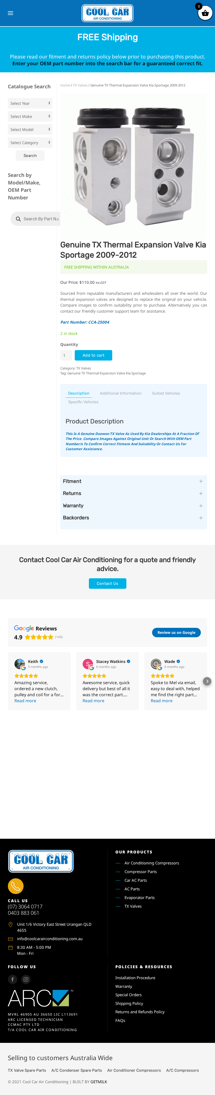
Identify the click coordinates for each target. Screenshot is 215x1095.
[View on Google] (19, 664)
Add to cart (93, 355)
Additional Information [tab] (121, 393)
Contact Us (108, 583)
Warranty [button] (73, 506)
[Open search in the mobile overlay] (38, 218)
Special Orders (128, 994)
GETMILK (98, 1081)
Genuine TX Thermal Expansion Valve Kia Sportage (106, 373)
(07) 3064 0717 (25, 906)
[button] (10, 13)
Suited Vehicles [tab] (166, 393)
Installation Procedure (135, 977)
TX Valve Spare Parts (27, 1070)
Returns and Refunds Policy (140, 1011)
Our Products (134, 851)
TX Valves (80, 85)
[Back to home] (107, 13)
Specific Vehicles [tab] (83, 402)
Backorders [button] (76, 518)
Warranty (123, 986)
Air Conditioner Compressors (134, 1070)
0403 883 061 (23, 912)
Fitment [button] (72, 481)
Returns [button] (72, 493)
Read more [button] (25, 701)
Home (65, 85)
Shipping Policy (129, 1003)
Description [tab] (78, 393)
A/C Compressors (182, 1070)
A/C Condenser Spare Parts (76, 1070)
